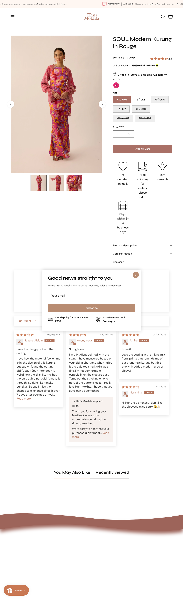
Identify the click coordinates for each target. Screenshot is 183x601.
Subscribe (92, 308)
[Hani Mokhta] (91, 16)
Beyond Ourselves (73, 562)
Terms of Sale (104, 568)
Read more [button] (23, 398)
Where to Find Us (72, 550)
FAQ (97, 540)
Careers (66, 574)
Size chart (119, 261)
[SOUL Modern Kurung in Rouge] (39, 183)
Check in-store (127, 75)
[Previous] (10, 104)
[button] (162, 16)
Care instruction (122, 253)
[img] (25, 335)
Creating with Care (73, 556)
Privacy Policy (104, 563)
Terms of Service (106, 574)
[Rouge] (116, 85)
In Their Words (70, 568)
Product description (125, 245)
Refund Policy (104, 557)
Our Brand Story (71, 544)
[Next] (102, 104)
